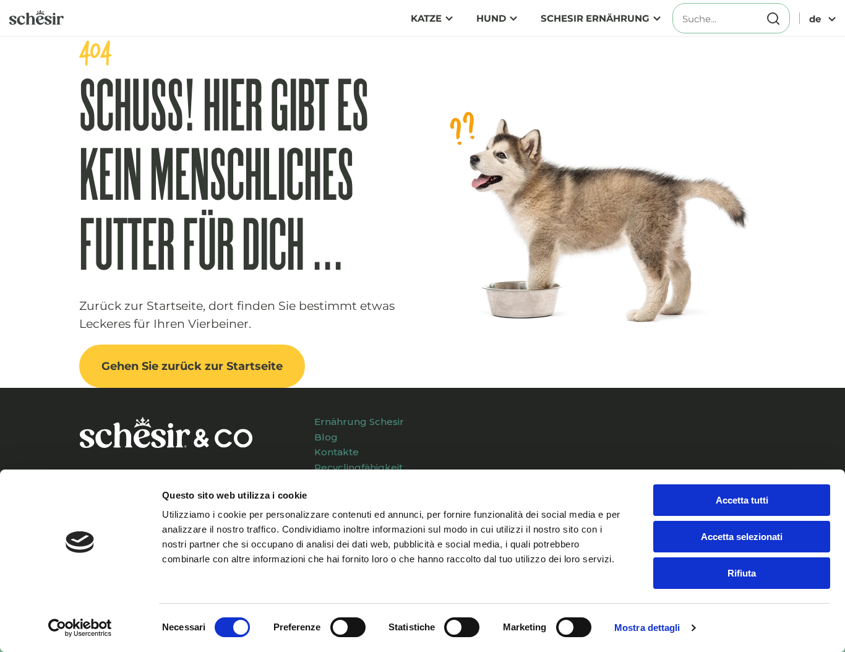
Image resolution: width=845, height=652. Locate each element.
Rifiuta (741, 573)
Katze (426, 18)
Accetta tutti (742, 500)
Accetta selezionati (742, 536)
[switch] (348, 627)
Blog (326, 437)
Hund (491, 18)
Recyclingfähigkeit (358, 467)
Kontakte (336, 452)
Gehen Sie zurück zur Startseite (192, 366)
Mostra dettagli (647, 627)
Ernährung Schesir (359, 421)
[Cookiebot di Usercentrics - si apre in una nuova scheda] (80, 628)
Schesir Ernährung (595, 18)
